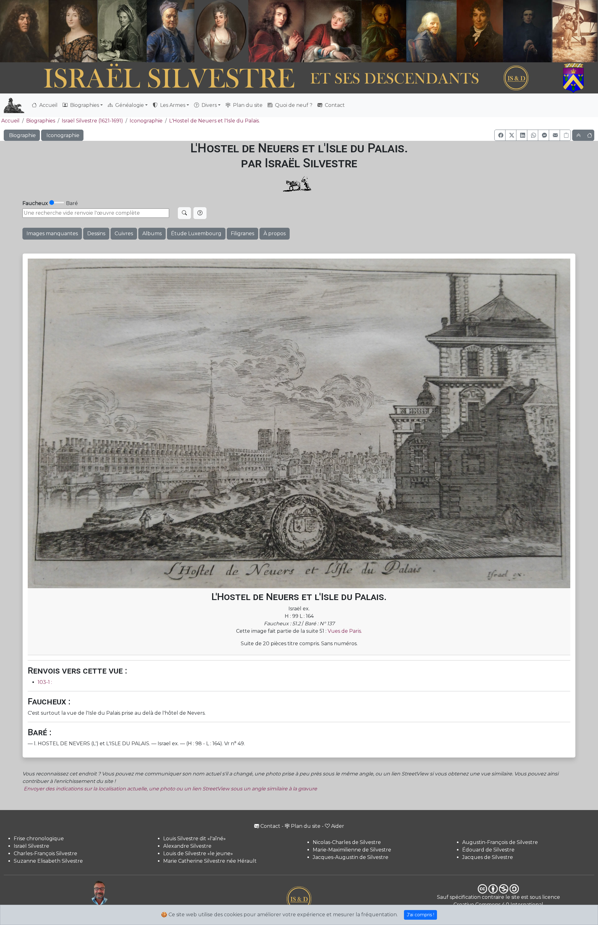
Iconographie (146, 121)
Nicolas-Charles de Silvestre (347, 842)
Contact (334, 105)
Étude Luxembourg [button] (196, 233)
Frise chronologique (39, 839)
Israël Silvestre (31, 846)
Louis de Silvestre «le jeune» (198, 853)
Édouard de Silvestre (488, 850)
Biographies (40, 121)
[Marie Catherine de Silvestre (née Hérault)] (220, 31)
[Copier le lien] (565, 135)
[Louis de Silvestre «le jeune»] (171, 31)
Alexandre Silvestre (187, 846)
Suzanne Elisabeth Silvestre (48, 861)
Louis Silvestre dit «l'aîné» (194, 839)
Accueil (48, 105)
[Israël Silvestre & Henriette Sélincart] (48, 32)
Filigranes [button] (242, 233)
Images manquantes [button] (52, 233)
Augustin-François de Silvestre (500, 842)
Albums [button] (152, 233)
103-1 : (45, 682)
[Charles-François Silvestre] (122, 31)
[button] (499, 135)
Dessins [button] (96, 233)
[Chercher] (184, 213)
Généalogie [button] (129, 105)
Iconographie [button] (62, 135)
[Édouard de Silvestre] (527, 31)
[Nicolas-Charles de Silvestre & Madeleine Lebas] (305, 31)
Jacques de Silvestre (487, 857)
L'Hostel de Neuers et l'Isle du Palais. (214, 121)
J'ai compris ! (420, 915)
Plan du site (247, 105)
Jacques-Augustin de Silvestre (350, 857)
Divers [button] (208, 105)
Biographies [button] (84, 105)
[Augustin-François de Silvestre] (480, 31)
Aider (337, 826)
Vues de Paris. (345, 631)
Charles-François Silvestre (45, 853)
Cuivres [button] (124, 233)
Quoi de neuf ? (293, 105)
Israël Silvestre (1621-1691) (92, 121)
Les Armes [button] (172, 105)
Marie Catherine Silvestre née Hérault (210, 861)
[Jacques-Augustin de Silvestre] (431, 31)
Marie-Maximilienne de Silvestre (352, 850)
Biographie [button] (22, 135)
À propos (274, 233)
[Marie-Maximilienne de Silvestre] (383, 31)
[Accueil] (276, 78)
